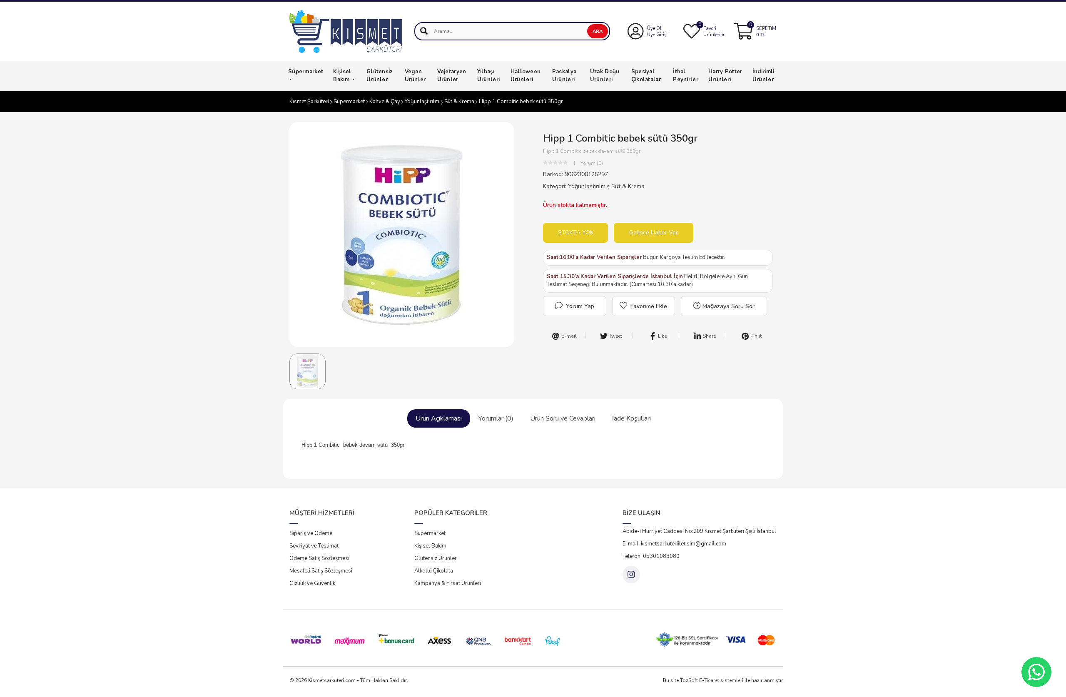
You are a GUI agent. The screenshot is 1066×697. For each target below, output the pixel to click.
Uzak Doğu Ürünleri (605, 76)
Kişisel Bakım (342, 76)
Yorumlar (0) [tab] (495, 418)
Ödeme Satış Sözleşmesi (319, 558)
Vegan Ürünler (415, 76)
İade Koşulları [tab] (631, 418)
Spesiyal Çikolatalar (646, 76)
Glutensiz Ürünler (435, 558)
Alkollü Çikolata (433, 571)
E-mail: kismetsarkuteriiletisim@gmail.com (674, 544)
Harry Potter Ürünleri (725, 76)
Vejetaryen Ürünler (451, 76)
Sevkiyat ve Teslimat (314, 546)
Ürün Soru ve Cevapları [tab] (562, 418)
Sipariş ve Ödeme (310, 533)
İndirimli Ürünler (763, 76)
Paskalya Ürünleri (564, 76)
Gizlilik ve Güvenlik (312, 583)
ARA (598, 31)
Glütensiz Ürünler (379, 76)
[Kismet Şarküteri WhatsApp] (1036, 672)
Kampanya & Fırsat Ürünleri (447, 583)
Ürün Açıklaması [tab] (439, 418)
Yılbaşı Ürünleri (488, 76)
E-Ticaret (709, 680)
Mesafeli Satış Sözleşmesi (320, 571)
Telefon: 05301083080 (651, 556)
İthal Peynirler (685, 76)
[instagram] (631, 574)
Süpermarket (305, 71)
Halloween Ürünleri (526, 76)
